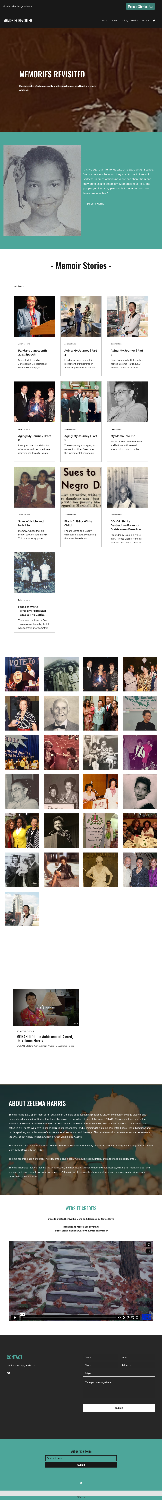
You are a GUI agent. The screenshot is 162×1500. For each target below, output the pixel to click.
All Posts (19, 286)
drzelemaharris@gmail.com (21, 1365)
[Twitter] (153, 20)
